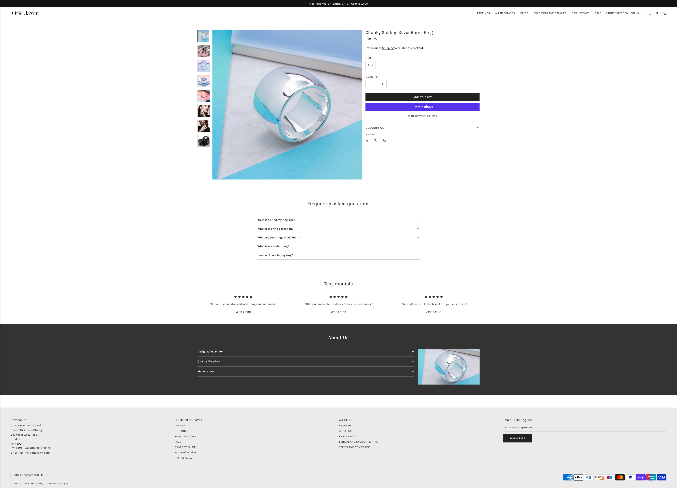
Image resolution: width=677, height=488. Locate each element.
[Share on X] (376, 141)
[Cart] (665, 13)
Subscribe (517, 438)
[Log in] (657, 13)
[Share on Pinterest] (384, 141)
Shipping (388, 48)
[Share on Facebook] (367, 141)
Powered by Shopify (58, 483)
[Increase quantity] (382, 84)
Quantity (372, 76)
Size (368, 57)
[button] (215, 104)
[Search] (649, 13)
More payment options (422, 115)
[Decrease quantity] (369, 84)
